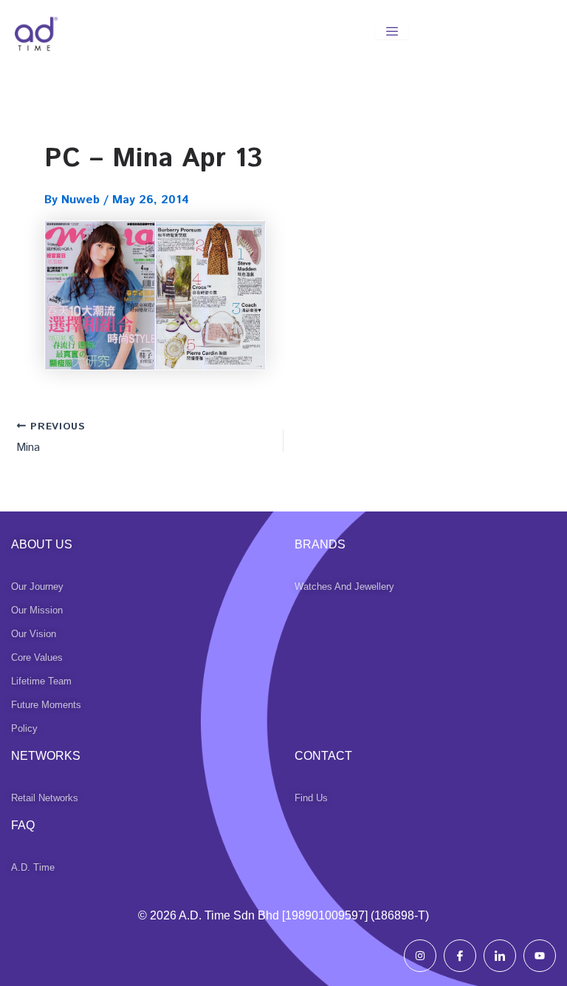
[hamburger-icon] (391, 32)
